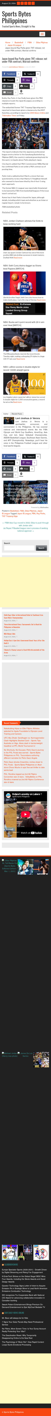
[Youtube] (25, 3)
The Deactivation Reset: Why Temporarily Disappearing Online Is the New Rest (19, 1336)
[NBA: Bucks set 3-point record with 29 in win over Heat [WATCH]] (24, 339)
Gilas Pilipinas (42, 42)
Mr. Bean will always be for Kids (15, 1318)
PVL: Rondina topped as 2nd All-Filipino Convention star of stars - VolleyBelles (20, 775)
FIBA (30, 42)
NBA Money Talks (9, 633)
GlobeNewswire (11, 1264)
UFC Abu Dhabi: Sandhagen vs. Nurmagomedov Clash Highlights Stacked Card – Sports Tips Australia (24, 740)
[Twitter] (29, 3)
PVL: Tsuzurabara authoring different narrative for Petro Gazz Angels (21, 756)
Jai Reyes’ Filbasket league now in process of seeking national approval (25, 529)
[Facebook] (33, 3)
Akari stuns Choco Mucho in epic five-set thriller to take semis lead (24, 767)
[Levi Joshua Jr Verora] (9, 420)
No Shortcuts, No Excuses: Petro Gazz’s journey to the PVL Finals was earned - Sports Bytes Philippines (24, 753)
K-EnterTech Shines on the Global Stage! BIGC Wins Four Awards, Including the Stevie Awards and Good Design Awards (23, 1279)
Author (5, 414)
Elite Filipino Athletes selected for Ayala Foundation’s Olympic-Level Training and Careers (23, 731)
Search (7, 543)
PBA (33, 513)
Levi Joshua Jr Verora (16, 67)
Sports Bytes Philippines (16, 17)
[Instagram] (22, 3)
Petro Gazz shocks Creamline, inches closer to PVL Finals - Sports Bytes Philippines (23, 763)
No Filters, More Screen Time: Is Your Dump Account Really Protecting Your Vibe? (24, 1330)
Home (7, 42)
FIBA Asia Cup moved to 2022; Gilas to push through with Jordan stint (25, 524)
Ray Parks (40, 513)
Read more (18, 258)
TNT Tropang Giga (10, 516)
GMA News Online (37, 113)
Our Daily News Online (14, 1312)
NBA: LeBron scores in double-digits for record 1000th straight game (21, 368)
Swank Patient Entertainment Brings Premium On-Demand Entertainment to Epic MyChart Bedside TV (23, 1305)
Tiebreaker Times (9, 115)
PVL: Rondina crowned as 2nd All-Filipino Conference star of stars (24, 779)
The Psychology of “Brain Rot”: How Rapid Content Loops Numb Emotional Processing (23, 1343)
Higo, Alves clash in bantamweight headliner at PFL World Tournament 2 (23, 744)
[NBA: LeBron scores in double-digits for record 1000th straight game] (24, 383)
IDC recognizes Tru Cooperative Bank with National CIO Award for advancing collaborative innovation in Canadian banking (23, 1298)
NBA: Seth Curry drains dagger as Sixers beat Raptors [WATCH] (22, 267)
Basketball (19, 42)
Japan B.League (14, 45)
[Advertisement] (25, 582)
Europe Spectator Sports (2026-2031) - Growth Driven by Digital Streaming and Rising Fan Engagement (24, 1271)
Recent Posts (17, 414)
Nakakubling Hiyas (11, 728)
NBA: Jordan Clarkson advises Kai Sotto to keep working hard (23, 222)
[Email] (18, 3)
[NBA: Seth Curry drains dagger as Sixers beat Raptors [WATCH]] (24, 283)
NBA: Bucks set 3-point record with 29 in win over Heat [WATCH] (23, 324)
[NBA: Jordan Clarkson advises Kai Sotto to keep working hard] (24, 238)
